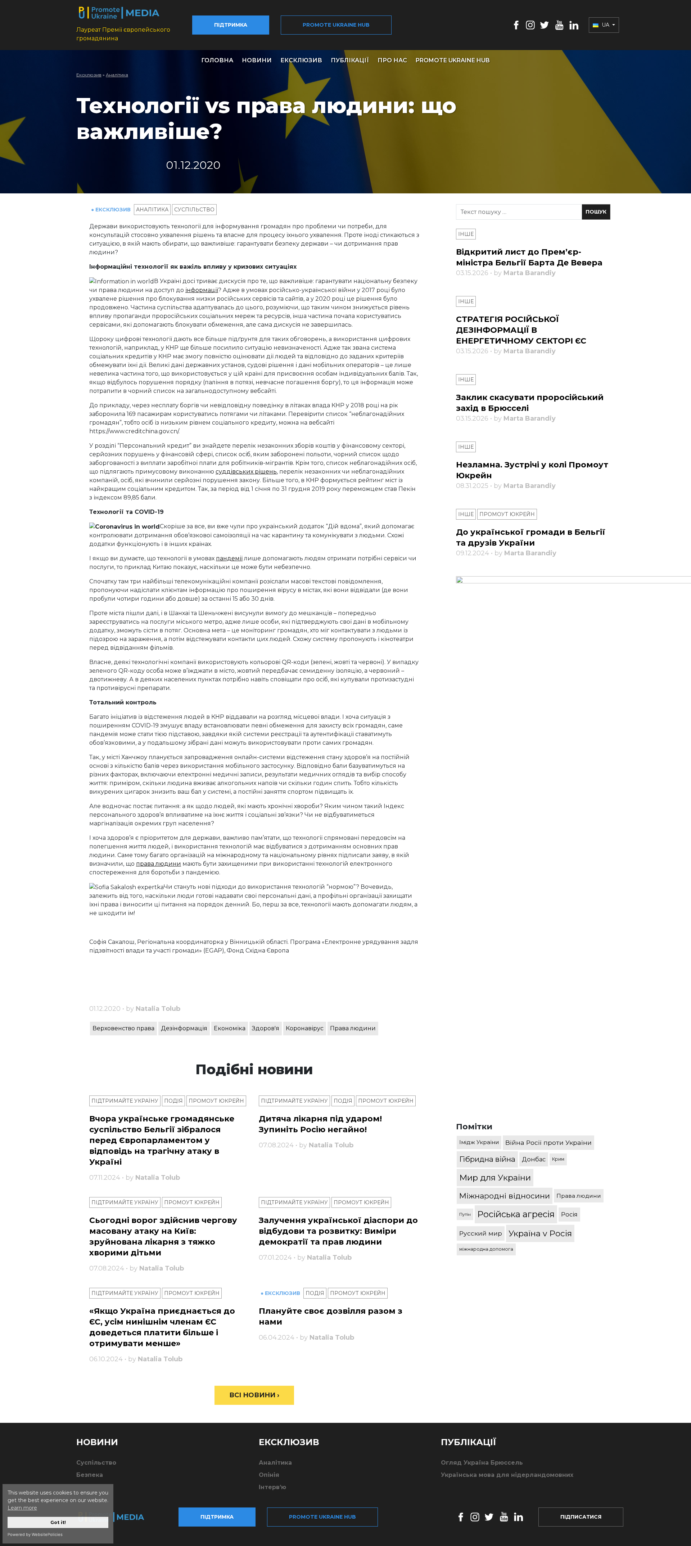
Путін (465, 1214)
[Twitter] (544, 24)
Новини (257, 60)
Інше (466, 234)
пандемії (229, 558)
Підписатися (580, 1517)
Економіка (229, 1028)
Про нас (392, 60)
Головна (217, 60)
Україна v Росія (540, 1233)
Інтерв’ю (272, 1487)
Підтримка (230, 25)
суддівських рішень (246, 471)
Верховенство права (123, 1028)
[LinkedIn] (573, 24)
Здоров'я (265, 1028)
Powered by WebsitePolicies (35, 1534)
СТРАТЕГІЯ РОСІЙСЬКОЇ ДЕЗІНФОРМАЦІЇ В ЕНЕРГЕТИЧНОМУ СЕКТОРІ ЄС (521, 330)
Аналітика (117, 74)
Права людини (353, 1028)
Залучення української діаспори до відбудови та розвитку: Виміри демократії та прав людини (338, 1231)
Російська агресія (516, 1214)
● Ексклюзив (111, 209)
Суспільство (194, 209)
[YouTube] (559, 24)
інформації (201, 290)
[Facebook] (516, 24)
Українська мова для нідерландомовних (507, 1474)
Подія (173, 1101)
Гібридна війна (487, 1159)
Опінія (269, 1474)
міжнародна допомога (486, 1249)
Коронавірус (305, 1028)
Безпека (89, 1474)
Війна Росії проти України (548, 1142)
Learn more (22, 1508)
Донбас (534, 1159)
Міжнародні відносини (504, 1195)
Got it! (58, 1522)
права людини (158, 863)
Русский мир (480, 1233)
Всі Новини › (254, 1395)
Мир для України (495, 1178)
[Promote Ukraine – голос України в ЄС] (117, 1516)
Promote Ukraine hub (336, 25)
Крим (558, 1159)
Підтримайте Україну (124, 1101)
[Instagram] (530, 24)
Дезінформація (184, 1028)
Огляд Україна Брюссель (482, 1462)
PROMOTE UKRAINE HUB (453, 60)
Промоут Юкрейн (216, 1101)
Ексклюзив (301, 60)
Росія (569, 1214)
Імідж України (479, 1142)
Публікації (350, 60)
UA (605, 25)
